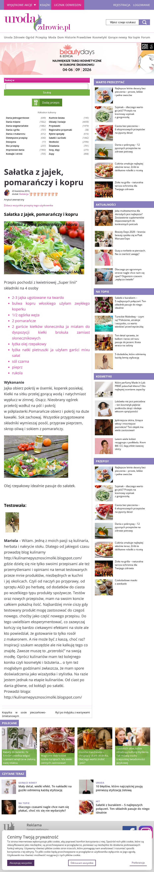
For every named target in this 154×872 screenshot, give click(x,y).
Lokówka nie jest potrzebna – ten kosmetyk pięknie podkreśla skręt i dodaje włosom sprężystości (130, 406)
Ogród (30, 37)
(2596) (69, 141)
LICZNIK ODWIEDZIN (67, 5)
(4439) (69, 121)
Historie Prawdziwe (78, 37)
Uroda (8, 37)
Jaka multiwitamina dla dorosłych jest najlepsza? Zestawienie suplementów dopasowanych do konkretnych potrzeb (129, 217)
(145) (69, 117)
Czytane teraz (13, 774)
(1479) (69, 125)
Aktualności (106, 204)
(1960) (26, 149)
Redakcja (23, 193)
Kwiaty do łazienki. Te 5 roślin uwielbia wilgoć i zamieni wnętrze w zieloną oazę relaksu (19, 757)
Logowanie (141, 5)
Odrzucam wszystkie (82, 863)
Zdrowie (19, 37)
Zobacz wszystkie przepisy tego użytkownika (28, 205)
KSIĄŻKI (45, 5)
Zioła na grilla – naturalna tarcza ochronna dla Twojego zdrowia (129, 186)
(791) (69, 145)
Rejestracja (121, 5)
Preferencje (138, 862)
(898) (69, 153)
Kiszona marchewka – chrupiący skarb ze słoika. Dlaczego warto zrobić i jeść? (94, 757)
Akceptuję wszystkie (21, 863)
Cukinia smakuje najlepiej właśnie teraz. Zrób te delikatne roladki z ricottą (129, 167)
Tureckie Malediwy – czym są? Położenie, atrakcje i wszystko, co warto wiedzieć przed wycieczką (129, 321)
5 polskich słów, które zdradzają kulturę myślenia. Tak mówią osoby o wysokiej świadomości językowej (132, 756)
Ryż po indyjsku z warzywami (72, 712)
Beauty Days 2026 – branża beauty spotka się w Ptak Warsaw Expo (130, 235)
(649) (26, 117)
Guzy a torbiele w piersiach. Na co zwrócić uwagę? (130, 252)
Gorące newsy (117, 37)
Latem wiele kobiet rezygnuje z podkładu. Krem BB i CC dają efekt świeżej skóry (130, 444)
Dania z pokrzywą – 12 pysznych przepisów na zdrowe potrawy (128, 148)
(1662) (26, 121)
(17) (26, 141)
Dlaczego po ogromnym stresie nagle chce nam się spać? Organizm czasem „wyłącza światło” (130, 274)
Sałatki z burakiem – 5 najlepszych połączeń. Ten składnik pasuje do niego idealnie (130, 302)
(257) (26, 145)
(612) (26, 133)
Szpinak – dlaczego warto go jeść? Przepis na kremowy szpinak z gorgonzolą (129, 112)
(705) (26, 153)
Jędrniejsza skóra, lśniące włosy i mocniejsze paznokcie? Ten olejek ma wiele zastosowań (129, 425)
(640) (26, 137)
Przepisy (41, 37)
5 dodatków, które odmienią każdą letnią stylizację (130, 356)
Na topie (134, 37)
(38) (69, 129)
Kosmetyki (99, 37)
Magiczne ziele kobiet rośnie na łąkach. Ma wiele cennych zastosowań (56, 759)
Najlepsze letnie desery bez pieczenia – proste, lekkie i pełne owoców (130, 92)
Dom (60, 37)
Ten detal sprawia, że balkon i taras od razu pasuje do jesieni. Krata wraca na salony (128, 340)
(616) (69, 133)
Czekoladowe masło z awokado (126, 582)
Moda (52, 37)
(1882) (26, 125)
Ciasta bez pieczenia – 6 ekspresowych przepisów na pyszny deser (130, 129)
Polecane (9, 723)
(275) (69, 149)
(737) (26, 129)
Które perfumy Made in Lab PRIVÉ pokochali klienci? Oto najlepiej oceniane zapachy (130, 386)
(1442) (69, 137)
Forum (145, 37)
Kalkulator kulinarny (47, 112)
